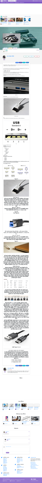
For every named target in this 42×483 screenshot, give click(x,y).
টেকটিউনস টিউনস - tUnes (19, 458)
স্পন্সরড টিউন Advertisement (34, 464)
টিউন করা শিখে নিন (5, 468)
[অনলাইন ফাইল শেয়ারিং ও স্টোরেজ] (27, 19)
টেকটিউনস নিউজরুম (5, 462)
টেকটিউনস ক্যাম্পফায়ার (19, 473)
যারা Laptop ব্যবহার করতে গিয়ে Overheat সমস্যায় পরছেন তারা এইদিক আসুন (30, 408)
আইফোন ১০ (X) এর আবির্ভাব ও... (6, 421)
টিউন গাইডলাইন (18, 465)
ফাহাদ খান (23, 409)
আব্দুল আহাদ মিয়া (11, 409)
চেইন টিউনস (18, 462)
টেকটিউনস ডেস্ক (4, 459)
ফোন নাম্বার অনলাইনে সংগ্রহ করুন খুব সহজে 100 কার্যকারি (36, 408)
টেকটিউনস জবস (4, 463)
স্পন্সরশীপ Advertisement (33, 467)
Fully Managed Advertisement (34, 468)
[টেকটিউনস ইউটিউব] (35, 479)
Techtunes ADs (33, 457)
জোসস (27, 62)
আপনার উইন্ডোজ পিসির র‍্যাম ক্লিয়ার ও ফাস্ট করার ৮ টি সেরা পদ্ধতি (17, 408)
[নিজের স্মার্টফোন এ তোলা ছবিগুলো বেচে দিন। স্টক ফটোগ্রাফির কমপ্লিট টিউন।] (16, 418)
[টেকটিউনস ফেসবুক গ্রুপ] (32, 479)
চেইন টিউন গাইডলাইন (19, 466)
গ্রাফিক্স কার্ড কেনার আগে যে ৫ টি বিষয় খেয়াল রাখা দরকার (23, 408)
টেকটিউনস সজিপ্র (5, 470)
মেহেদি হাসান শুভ (7, 431)
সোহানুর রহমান (17, 409)
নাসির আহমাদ (30, 409)
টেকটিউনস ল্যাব (4, 461)
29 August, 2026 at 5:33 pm (8, 446)
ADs (22, 2)
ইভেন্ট (18, 2)
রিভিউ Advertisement (33, 466)
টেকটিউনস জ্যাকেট (5, 458)
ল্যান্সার (13, 2)
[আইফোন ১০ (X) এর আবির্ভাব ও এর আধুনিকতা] (7, 418)
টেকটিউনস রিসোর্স (5, 469)
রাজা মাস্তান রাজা (36, 409)
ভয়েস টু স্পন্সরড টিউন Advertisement (34, 465)
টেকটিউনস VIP (18, 471)
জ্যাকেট (3, 2)
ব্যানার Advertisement (33, 462)
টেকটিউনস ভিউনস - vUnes (19, 459)
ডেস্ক (8, 2)
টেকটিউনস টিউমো (5, 475)
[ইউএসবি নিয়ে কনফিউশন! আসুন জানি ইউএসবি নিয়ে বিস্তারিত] (35, 418)
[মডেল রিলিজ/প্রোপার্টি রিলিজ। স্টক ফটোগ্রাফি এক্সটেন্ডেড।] (26, 418)
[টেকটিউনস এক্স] (34, 479)
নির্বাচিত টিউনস (18, 461)
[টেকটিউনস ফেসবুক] (31, 479)
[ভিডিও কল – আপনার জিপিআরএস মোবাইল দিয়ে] (11, 19)
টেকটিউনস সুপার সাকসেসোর (20, 472)
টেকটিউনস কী (4, 466)
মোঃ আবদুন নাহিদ (10, 56)
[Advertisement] (21, 9)
